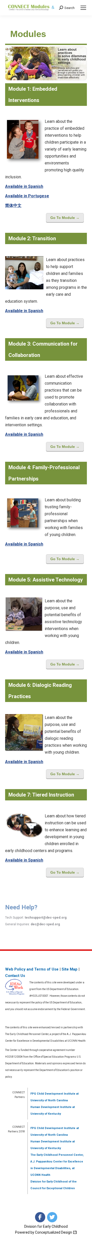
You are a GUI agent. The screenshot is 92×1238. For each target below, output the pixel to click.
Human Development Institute (51, 1107)
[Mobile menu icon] (83, 7)
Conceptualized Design (54, 1232)
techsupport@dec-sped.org (45, 917)
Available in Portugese (27, 195)
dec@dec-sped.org (45, 924)
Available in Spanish (24, 186)
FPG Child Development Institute (52, 1093)
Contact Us (15, 975)
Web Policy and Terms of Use (32, 969)
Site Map (69, 969)
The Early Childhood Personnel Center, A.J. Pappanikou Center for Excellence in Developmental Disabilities (57, 1161)
